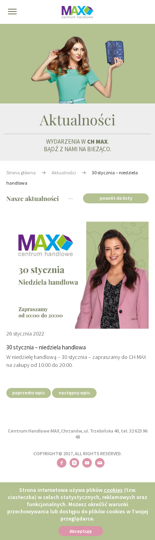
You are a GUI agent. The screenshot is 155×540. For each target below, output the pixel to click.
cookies (113, 489)
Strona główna (21, 172)
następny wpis (74, 393)
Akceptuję (81, 531)
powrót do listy (116, 198)
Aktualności (64, 172)
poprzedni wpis (28, 393)
